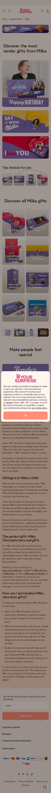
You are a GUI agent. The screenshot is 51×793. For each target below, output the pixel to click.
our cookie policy (39, 408)
